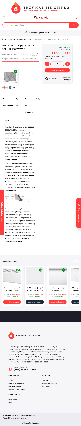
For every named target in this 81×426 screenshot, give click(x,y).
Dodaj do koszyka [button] (12, 302)
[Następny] (78, 261)
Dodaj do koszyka (57, 70)
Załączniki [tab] (40, 99)
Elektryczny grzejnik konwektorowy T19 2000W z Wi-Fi (35, 290)
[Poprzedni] (75, 261)
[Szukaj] (74, 25)
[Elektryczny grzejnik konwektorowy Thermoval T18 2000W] (12, 276)
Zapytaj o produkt (34, 302)
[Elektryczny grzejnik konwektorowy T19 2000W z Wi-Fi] (35, 276)
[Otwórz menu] (4, 17)
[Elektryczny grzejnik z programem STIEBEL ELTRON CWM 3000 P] (58, 276)
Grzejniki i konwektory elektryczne (19, 39)
